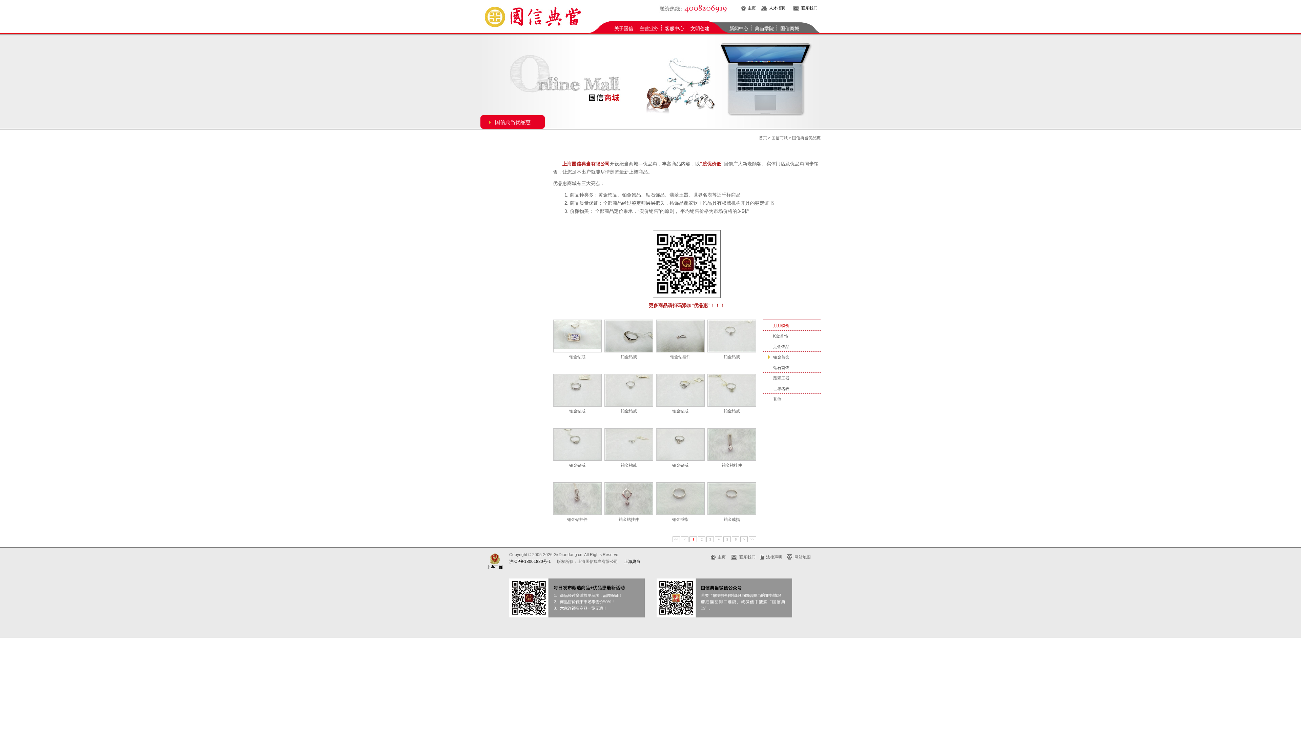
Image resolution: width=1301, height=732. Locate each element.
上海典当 (632, 561)
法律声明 (774, 557)
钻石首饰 (781, 367)
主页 (752, 8)
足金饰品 (781, 346)
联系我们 (809, 8)
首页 (763, 138)
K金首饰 (780, 336)
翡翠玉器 (781, 378)
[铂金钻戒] (577, 336)
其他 (777, 399)
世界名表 (781, 388)
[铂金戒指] (680, 498)
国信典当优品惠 (513, 122)
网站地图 (802, 557)
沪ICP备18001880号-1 (530, 561)
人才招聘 (777, 8)
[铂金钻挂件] (680, 336)
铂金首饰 (781, 357)
